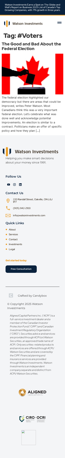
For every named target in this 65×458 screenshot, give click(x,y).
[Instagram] (14, 184)
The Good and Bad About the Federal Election (31, 46)
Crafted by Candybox (32, 295)
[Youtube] (8, 184)
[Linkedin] (20, 184)
